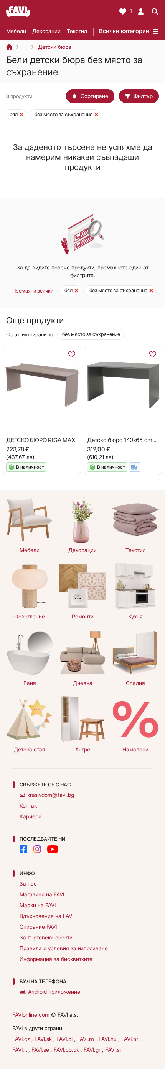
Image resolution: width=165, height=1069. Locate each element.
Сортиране (94, 96)
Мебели (16, 31)
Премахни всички (32, 291)
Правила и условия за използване (64, 948)
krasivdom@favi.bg (50, 794)
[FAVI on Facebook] (23, 849)
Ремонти (83, 616)
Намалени (135, 749)
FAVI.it (20, 1049)
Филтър (143, 96)
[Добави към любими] (72, 354)
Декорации (46, 31)
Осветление (29, 616)
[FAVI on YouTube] (52, 849)
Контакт (29, 805)
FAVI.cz (21, 1039)
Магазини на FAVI (42, 894)
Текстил (77, 31)
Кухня (135, 616)
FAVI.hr (130, 1039)
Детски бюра (54, 46)
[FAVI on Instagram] (37, 849)
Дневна (82, 683)
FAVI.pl (65, 1039)
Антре (82, 749)
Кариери (30, 816)
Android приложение (54, 991)
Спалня (135, 683)
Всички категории (124, 31)
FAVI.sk (44, 1039)
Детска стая (29, 749)
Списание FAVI (38, 926)
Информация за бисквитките (56, 959)
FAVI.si (113, 1049)
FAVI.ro (86, 1039)
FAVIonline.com (31, 1014)
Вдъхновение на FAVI (46, 916)
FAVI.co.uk (67, 1049)
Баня (29, 683)
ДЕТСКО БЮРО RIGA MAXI (41, 440)
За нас (28, 883)
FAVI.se (41, 1049)
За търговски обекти (46, 937)
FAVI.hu (108, 1039)
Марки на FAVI (38, 905)
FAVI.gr (93, 1049)
